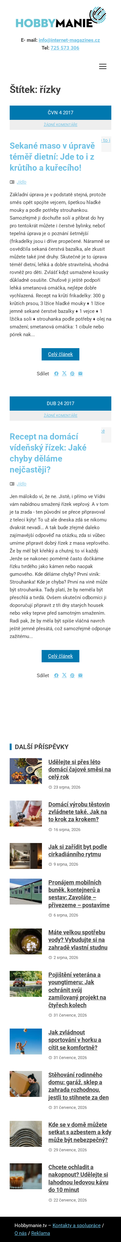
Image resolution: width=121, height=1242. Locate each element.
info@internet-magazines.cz (69, 40)
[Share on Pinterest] (72, 373)
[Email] (80, 373)
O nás (21, 1233)
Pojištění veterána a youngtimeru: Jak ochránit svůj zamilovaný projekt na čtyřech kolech (77, 989)
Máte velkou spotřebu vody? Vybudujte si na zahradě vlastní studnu (77, 940)
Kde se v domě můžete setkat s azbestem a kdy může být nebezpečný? (79, 1132)
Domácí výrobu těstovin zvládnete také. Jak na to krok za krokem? (79, 812)
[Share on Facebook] (56, 373)
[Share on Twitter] (64, 373)
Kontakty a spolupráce (77, 1225)
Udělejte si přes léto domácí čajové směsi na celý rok (79, 769)
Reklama (40, 1233)
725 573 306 (65, 48)
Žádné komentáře (60, 125)
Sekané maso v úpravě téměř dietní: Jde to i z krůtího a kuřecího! (52, 157)
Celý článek (60, 354)
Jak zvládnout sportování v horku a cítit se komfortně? (74, 1040)
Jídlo (21, 182)
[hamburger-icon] (102, 68)
